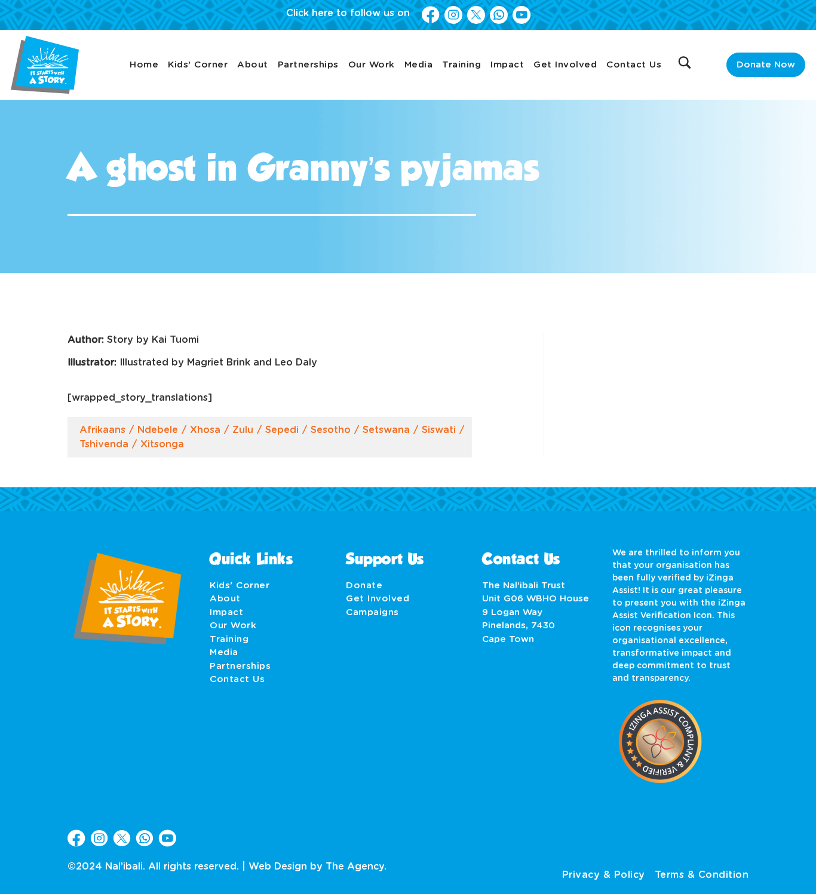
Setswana (386, 430)
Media (418, 64)
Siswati (439, 430)
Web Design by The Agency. (317, 866)
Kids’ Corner (198, 64)
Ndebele (157, 430)
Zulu (242, 430)
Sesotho (331, 430)
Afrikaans (102, 430)
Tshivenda (103, 444)
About (252, 64)
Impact (507, 64)
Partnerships (308, 64)
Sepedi (282, 430)
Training (461, 64)
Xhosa (205, 430)
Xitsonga (162, 444)
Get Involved (565, 64)
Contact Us (633, 64)
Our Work (371, 64)
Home (144, 64)
